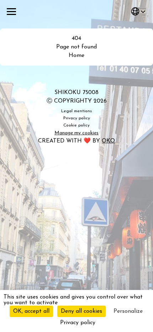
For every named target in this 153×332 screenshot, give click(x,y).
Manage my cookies (76, 133)
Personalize (128, 311)
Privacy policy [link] (77, 323)
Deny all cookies (81, 311)
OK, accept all (31, 311)
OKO (108, 141)
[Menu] (11, 11)
